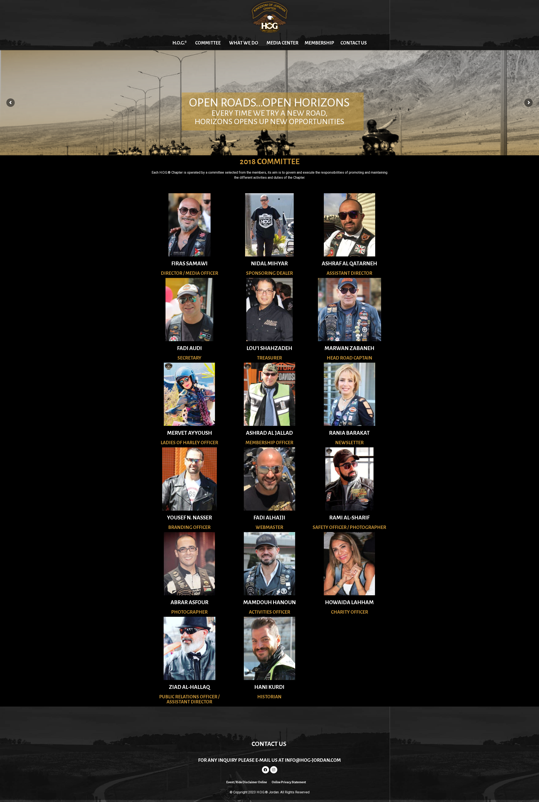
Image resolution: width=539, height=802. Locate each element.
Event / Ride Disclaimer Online (246, 782)
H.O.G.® (179, 43)
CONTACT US (353, 43)
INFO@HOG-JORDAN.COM (313, 760)
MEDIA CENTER (282, 43)
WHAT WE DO (243, 43)
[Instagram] (273, 769)
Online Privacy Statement (289, 782)
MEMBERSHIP (319, 43)
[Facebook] (265, 769)
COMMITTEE (208, 43)
